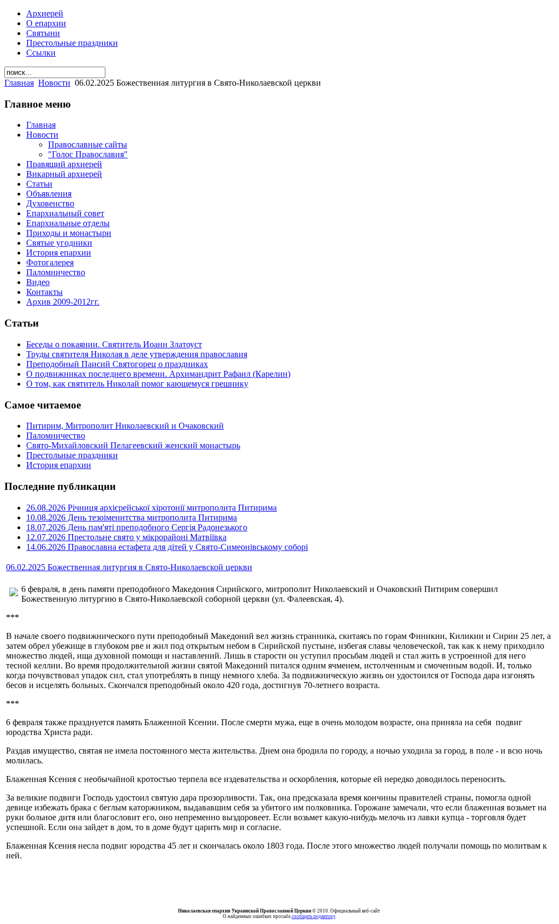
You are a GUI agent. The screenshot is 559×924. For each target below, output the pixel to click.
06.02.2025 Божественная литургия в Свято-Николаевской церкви (129, 567)
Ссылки (41, 52)
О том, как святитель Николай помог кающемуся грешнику (137, 383)
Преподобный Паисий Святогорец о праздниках (117, 364)
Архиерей (44, 13)
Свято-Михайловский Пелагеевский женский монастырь (133, 445)
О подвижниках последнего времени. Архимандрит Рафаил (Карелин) (158, 373)
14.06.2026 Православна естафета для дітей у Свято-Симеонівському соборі (167, 547)
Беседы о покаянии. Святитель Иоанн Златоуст (114, 344)
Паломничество (55, 435)
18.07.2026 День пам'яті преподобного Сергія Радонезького (136, 527)
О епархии (46, 23)
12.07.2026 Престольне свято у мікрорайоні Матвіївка (126, 537)
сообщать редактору (313, 916)
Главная (19, 82)
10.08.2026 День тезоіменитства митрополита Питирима (131, 517)
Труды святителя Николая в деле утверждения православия (136, 354)
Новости (54, 82)
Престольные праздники (72, 43)
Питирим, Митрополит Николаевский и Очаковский (125, 425)
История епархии (58, 465)
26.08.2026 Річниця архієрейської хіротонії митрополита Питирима (151, 507)
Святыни (43, 33)
